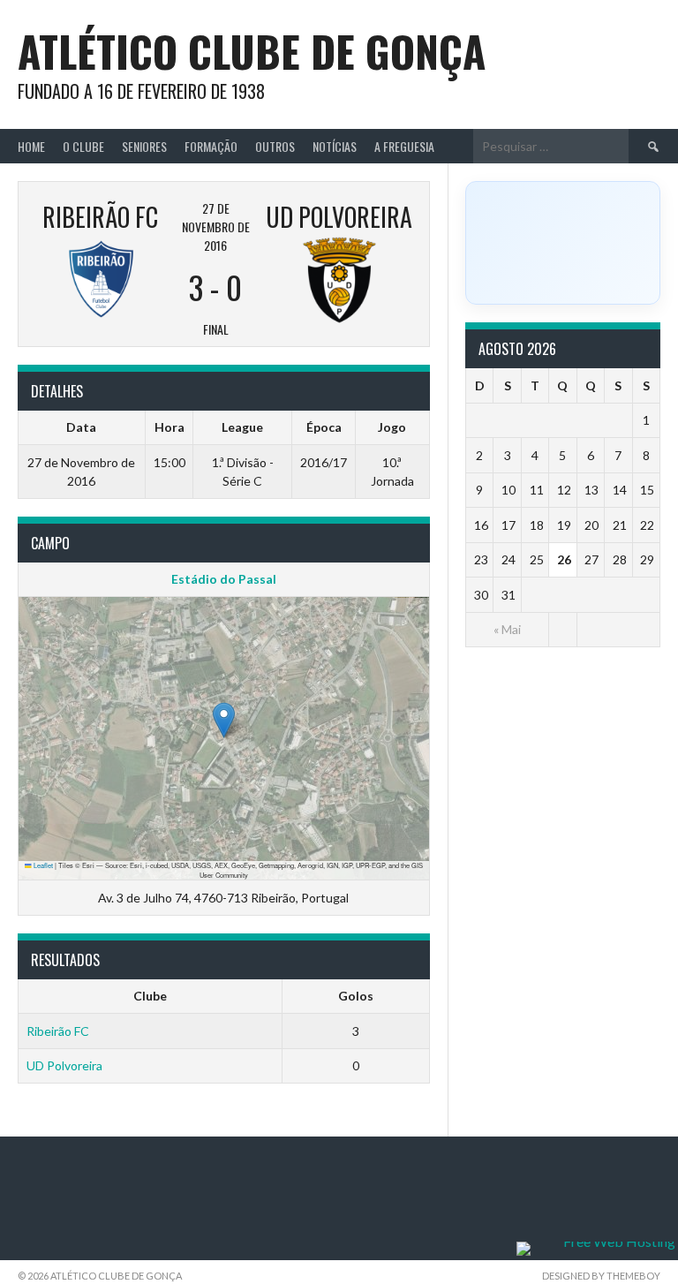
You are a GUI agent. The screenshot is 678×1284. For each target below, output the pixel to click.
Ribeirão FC (57, 1031)
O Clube (83, 146)
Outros (275, 146)
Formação (211, 146)
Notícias (335, 146)
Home (31, 146)
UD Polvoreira (64, 1065)
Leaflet (42, 865)
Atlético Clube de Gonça (252, 50)
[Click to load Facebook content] (562, 243)
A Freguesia (404, 146)
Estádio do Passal (223, 578)
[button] (224, 720)
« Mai (507, 629)
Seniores (144, 146)
